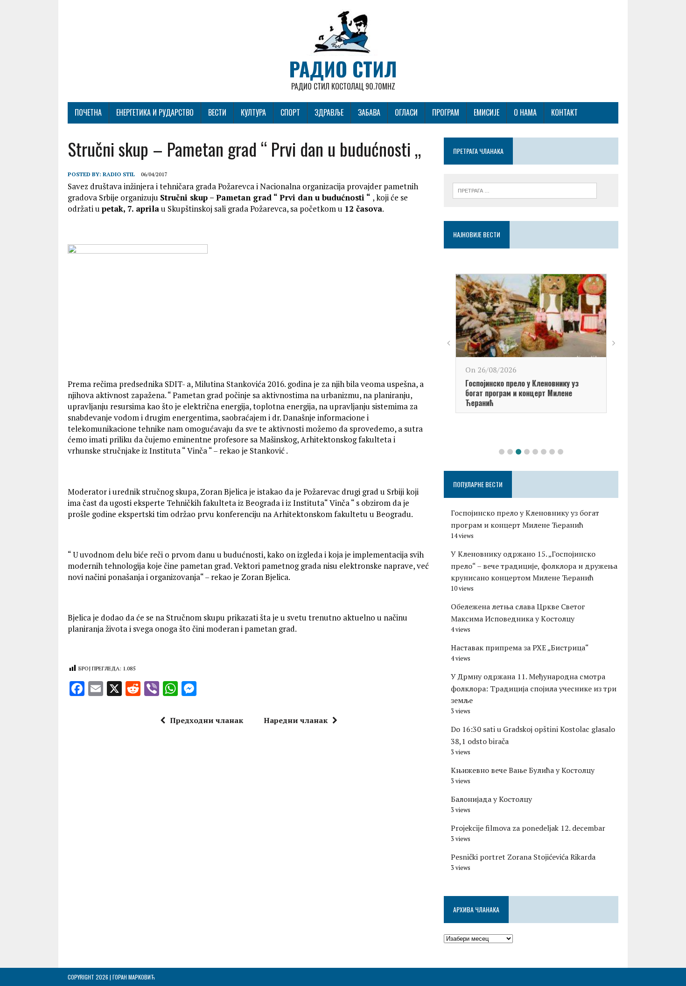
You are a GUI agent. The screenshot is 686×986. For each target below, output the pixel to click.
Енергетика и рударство (155, 112)
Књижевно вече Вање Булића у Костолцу (523, 770)
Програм (445, 112)
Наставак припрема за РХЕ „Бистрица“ (520, 647)
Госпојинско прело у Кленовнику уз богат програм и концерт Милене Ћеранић (522, 393)
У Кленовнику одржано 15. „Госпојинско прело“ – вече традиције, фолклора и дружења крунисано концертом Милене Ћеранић (534, 566)
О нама (525, 112)
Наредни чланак (296, 720)
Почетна (88, 112)
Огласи (406, 112)
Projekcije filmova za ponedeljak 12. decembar (528, 828)
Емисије (486, 112)
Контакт (564, 112)
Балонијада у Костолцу (491, 799)
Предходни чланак (206, 720)
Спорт (290, 112)
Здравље (329, 112)
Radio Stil (119, 174)
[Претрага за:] (525, 190)
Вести (217, 112)
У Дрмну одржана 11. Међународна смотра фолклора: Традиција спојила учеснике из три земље (533, 688)
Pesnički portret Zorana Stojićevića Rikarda (523, 857)
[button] (501, 452)
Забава (369, 112)
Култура (253, 112)
